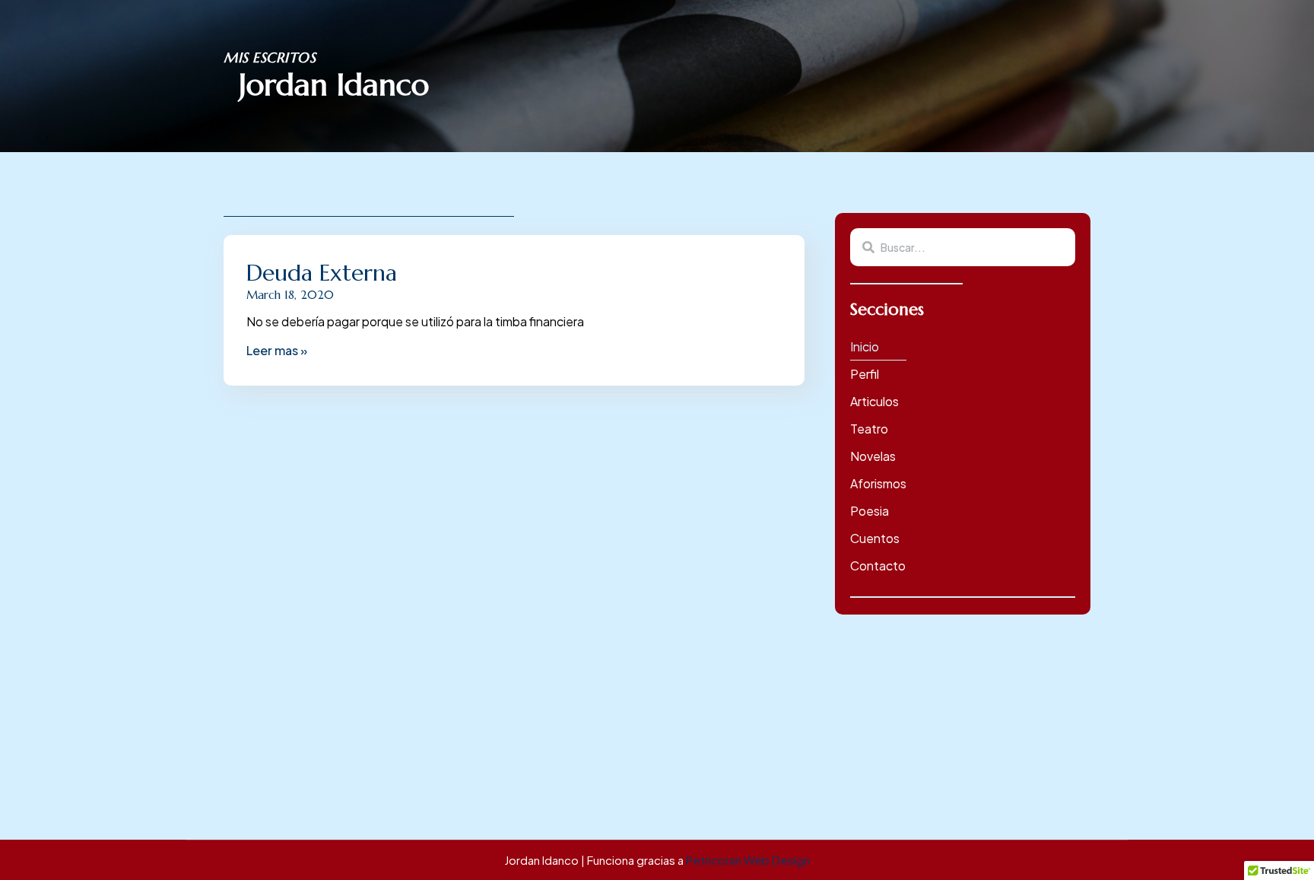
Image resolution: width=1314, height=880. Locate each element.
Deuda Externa (321, 273)
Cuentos (875, 538)
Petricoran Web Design (748, 860)
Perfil (864, 374)
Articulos (874, 401)
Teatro (869, 429)
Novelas (873, 456)
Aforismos (878, 483)
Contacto (878, 565)
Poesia (869, 511)
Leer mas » (276, 350)
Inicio (864, 346)
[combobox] (962, 247)
